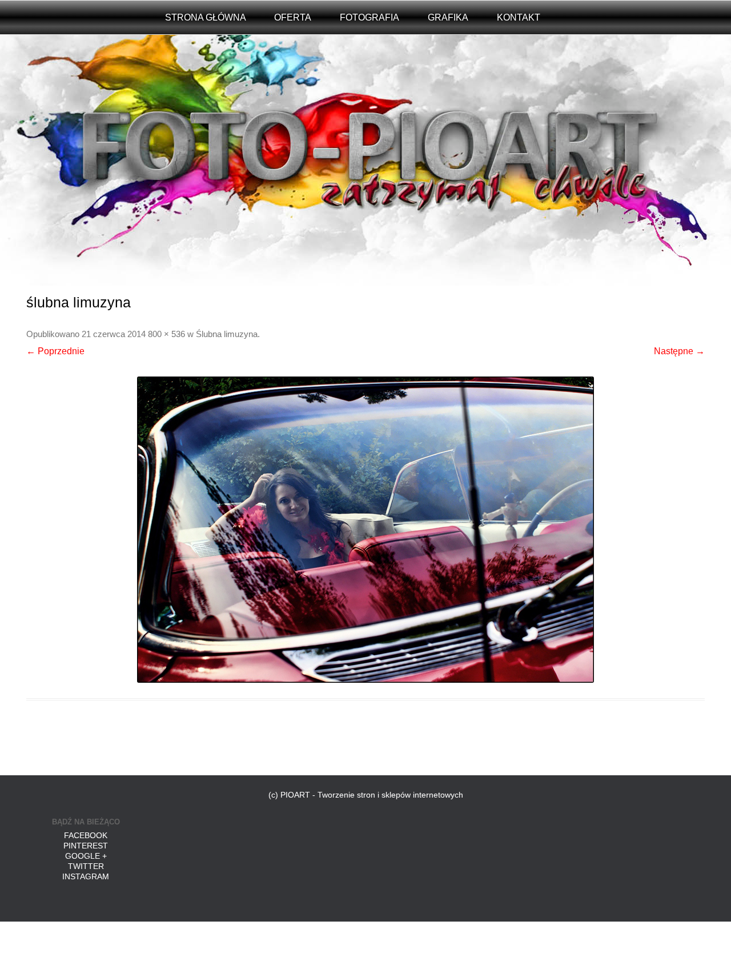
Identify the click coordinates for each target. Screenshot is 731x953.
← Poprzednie (55, 351)
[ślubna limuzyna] (365, 530)
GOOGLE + (86, 855)
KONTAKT (518, 17)
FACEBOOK (85, 835)
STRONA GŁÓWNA (205, 17)
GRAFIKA (448, 17)
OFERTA (292, 17)
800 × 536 (166, 334)
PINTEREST (85, 845)
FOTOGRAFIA (369, 17)
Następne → (679, 351)
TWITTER (86, 866)
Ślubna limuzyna (227, 334)
